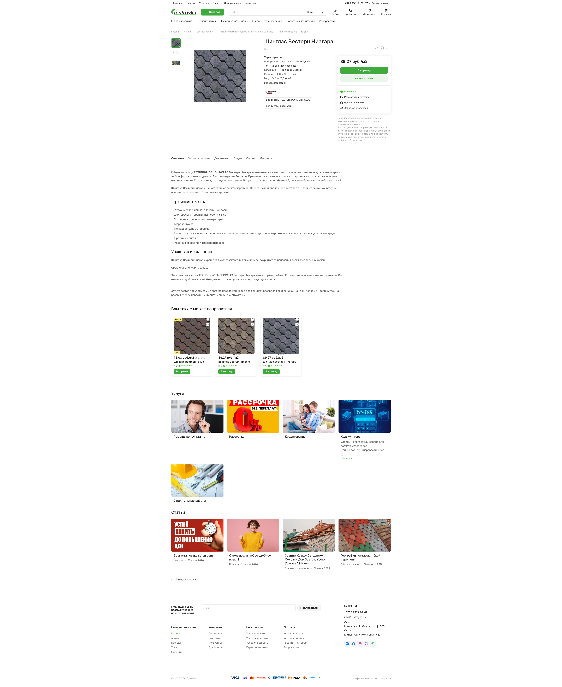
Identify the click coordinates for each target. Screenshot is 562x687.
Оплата (251, 158)
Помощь (289, 627)
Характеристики (199, 158)
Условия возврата (257, 642)
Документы (221, 158)
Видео (238, 158)
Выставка (215, 638)
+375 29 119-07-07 (356, 3)
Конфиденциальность (365, 678)
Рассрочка (236, 436)
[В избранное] (376, 48)
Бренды (176, 642)
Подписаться (309, 607)
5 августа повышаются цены (193, 555)
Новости (176, 652)
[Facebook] (354, 644)
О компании (216, 633)
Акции (175, 638)
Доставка (266, 158)
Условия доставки (257, 638)
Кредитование (295, 436)
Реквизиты (215, 642)
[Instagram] (360, 644)
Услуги (175, 647)
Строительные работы (189, 500)
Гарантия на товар (257, 647)
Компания (215, 627)
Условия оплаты (256, 633)
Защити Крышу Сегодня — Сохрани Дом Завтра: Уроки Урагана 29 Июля (305, 559)
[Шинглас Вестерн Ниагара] (220, 76)
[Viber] (366, 644)
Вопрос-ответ (292, 647)
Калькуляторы (351, 436)
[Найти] (323, 12)
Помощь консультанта (189, 436)
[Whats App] (373, 644)
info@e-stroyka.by (355, 617)
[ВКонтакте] (347, 644)
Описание (177, 158)
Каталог (176, 633)
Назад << (347, 458)
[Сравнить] (382, 48)
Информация (254, 627)
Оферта (386, 678)
